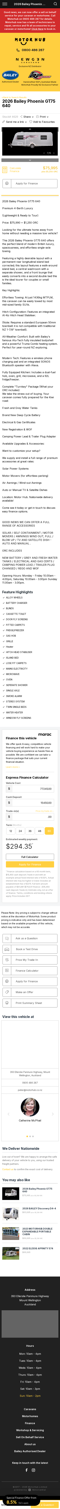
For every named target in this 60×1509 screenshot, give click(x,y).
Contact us (7, 1169)
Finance (30, 1423)
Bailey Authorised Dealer (30, 1451)
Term (14, 825)
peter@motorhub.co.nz (30, 1090)
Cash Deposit (14, 797)
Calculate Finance (15, 170)
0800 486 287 (33, 50)
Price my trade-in (44, 811)
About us (30, 1444)
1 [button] (27, 1137)
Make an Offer (24, 992)
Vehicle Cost (13, 783)
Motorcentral (39, 1490)
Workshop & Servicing (30, 1430)
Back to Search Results (15, 97)
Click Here (37, 29)
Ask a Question (45, 1504)
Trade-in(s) (12, 811)
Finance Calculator (27, 970)
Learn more (12, 767)
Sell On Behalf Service (30, 1437)
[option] (30, 141)
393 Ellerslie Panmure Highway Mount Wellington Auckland (30, 1300)
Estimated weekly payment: (22, 839)
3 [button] (33, 1137)
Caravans (30, 1409)
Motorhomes (30, 1416)
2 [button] (30, 1137)
